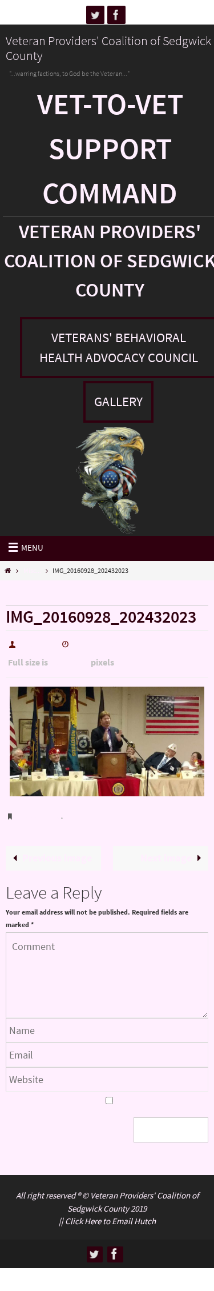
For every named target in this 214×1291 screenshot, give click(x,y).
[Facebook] (116, 15)
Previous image (57, 847)
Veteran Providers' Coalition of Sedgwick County (108, 48)
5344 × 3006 (69, 660)
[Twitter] (95, 15)
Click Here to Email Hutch (110, 1209)
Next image (166, 847)
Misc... (32, 570)
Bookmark (39, 809)
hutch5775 (38, 643)
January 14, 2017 (103, 643)
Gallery (118, 401)
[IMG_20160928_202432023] (107, 736)
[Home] (8, 570)
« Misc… (24, 595)
